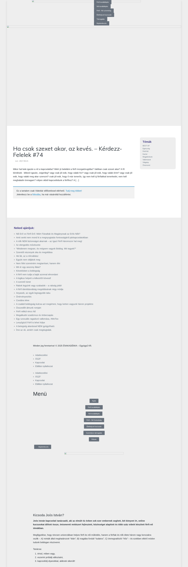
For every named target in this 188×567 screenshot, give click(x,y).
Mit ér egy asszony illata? (28, 267)
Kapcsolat (40, 362)
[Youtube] (48, 349)
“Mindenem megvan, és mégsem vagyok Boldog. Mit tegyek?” (46, 248)
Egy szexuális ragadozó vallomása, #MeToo (37, 319)
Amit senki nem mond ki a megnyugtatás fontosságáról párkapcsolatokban (52, 237)
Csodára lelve (22, 300)
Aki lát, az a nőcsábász (27, 256)
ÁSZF (38, 359)
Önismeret (146, 165)
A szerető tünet (23, 282)
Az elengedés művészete (28, 245)
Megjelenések (148, 157)
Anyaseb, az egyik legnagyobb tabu (33, 293)
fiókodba (36, 194)
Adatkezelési (41, 355)
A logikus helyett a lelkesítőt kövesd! (33, 278)
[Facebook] (36, 349)
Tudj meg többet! (74, 191)
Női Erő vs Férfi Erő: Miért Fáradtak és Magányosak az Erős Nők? (48, 234)
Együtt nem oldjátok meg (28, 259)
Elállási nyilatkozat (44, 366)
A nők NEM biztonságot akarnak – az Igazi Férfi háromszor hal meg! (49, 241)
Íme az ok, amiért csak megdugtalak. (34, 330)
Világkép (146, 162)
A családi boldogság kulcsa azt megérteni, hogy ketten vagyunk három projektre (54, 304)
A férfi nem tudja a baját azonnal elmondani (37, 274)
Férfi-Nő (145, 151)
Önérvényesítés (23, 296)
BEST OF (146, 146)
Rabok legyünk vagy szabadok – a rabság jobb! (39, 285)
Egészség (146, 148)
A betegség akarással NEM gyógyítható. (35, 326)
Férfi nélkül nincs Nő (26, 311)
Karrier (145, 154)
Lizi (16, 161)
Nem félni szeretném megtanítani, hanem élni (38, 263)
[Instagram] (42, 349)
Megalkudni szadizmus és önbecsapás (34, 315)
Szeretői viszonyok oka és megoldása (34, 252)
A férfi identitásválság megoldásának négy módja (39, 289)
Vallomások (147, 160)
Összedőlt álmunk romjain (28, 308)
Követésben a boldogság (28, 271)
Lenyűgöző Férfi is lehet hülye (30, 322)
